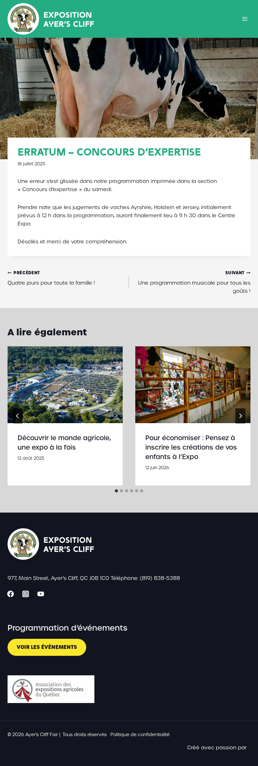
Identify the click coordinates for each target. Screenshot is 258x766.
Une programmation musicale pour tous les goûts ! (194, 282)
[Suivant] (240, 415)
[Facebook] (10, 593)
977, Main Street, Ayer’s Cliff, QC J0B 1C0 (58, 578)
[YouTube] (41, 593)
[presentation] (65, 384)
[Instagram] (25, 593)
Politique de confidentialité (140, 734)
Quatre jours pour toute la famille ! (51, 278)
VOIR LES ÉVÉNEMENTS (47, 647)
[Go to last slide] (18, 415)
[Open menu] (244, 19)
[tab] (116, 490)
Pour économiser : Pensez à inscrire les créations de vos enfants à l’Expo (191, 447)
